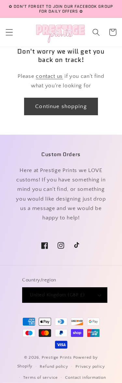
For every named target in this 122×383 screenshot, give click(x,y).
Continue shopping (61, 106)
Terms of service (40, 377)
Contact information (85, 377)
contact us (49, 76)
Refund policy (54, 366)
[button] (9, 32)
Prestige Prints (57, 357)
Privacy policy (90, 366)
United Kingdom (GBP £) (57, 295)
